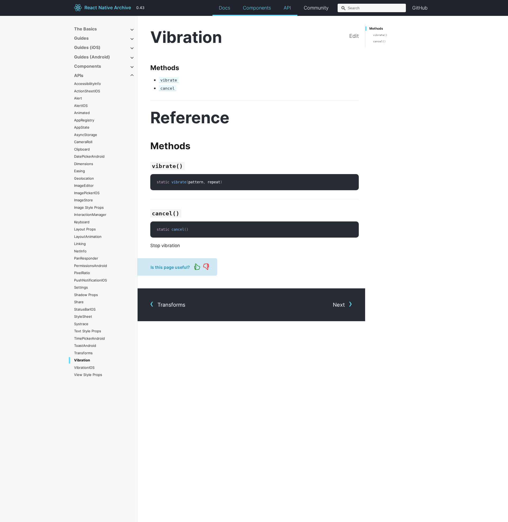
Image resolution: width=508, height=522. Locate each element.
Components (257, 8)
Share (79, 302)
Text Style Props (87, 331)
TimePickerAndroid (89, 338)
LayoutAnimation (88, 236)
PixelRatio (82, 273)
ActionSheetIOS (87, 91)
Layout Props (85, 229)
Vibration (82, 360)
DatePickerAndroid (89, 156)
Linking (80, 244)
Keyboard (81, 222)
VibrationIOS (84, 367)
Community (316, 8)
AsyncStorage (85, 135)
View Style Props (88, 375)
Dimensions (83, 164)
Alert (78, 98)
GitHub (420, 8)
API (287, 8)
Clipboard (82, 149)
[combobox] (372, 8)
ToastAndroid (85, 345)
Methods (376, 28)
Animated (82, 113)
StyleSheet (83, 316)
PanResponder (86, 258)
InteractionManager (90, 214)
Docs (224, 8)
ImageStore (83, 200)
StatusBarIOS (85, 309)
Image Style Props (89, 207)
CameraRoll (83, 142)
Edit (354, 36)
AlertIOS (81, 105)
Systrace (81, 324)
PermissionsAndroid (90, 266)
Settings (81, 287)
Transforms (83, 353)
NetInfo (80, 251)
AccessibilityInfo (87, 83)
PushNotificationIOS (90, 280)
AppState (81, 127)
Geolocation (84, 178)
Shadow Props (86, 295)
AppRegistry (84, 120)
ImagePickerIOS (86, 193)
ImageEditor (84, 185)
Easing (79, 171)
